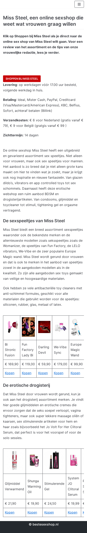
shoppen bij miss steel (22, 78)
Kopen (9, 373)
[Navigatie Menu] (79, 4)
